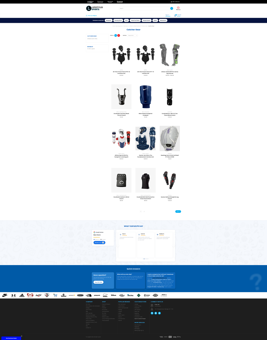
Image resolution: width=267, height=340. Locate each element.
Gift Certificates (176, 1)
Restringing (137, 328)
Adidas (119, 313)
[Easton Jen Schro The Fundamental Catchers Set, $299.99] (145, 138)
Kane (126, 20)
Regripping (137, 326)
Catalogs (88, 307)
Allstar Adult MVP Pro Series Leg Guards (169, 72)
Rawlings (120, 309)
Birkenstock (163, 20)
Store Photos (89, 309)
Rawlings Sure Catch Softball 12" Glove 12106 (170, 156)
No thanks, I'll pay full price (253, 332)
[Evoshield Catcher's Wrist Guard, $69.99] (121, 180)
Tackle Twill (137, 311)
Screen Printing (138, 306)
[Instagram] (152, 313)
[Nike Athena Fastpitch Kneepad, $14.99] (145, 96)
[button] (11, 338)
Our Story (88, 304)
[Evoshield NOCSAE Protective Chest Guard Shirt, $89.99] (145, 180)
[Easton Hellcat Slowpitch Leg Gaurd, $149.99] (170, 180)
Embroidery (137, 307)
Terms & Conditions (90, 320)
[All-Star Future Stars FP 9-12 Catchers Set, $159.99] (121, 55)
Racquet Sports (146, 20)
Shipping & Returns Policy (91, 316)
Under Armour (121, 306)
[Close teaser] (21, 336)
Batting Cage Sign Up (139, 330)
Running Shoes (118, 20)
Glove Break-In (138, 325)
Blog (87, 311)
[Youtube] (159, 313)
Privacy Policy (89, 318)
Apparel (103, 306)
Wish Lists (178, 9)
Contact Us (88, 327)
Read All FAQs (98, 282)
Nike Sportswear (122, 304)
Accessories (104, 309)
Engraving (137, 313)
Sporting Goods (105, 311)
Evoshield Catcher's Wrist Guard (121, 197)
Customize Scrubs (138, 316)
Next (178, 211)
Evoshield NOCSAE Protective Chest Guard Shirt (145, 197)
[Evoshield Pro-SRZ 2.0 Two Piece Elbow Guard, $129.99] (170, 96)
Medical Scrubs (105, 316)
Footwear (104, 307)
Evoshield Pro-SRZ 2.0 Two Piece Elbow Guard (170, 114)
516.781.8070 (158, 306)
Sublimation (137, 315)
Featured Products (106, 304)
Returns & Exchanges (90, 315)
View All (120, 320)
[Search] (171, 8)
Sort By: (125, 35)
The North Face (121, 318)
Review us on (98, 242)
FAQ (87, 326)
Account (168, 15)
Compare (130, 42)
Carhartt (120, 311)
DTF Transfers (138, 309)
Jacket (155, 20)
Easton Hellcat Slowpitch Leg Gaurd (170, 197)
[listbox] (132, 35)
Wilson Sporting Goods (123, 307)
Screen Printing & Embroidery (108, 318)
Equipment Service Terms (91, 322)
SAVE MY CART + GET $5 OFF (253, 328)
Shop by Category (92, 15)
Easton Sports (121, 315)
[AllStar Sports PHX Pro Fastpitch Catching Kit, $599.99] (121, 138)
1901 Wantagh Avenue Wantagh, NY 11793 (164, 309)
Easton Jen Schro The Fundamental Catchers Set (145, 156)
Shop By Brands (105, 320)
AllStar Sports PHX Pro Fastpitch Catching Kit (121, 156)
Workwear (104, 315)
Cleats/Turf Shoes (135, 20)
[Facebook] (155, 313)
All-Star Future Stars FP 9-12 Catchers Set (121, 72)
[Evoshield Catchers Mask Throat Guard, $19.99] (121, 96)
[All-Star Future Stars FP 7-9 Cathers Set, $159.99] (145, 55)
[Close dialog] (265, 311)
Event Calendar (89, 313)
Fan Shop (104, 313)
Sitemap (87, 324)
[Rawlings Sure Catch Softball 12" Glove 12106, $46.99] (170, 138)
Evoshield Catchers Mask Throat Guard (121, 114)
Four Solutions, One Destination (93, 306)
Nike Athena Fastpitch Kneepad (145, 114)
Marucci (120, 316)
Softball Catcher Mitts (92, 38)
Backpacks (108, 20)
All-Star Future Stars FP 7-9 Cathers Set (145, 72)
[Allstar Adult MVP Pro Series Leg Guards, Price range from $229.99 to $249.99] (170, 55)
